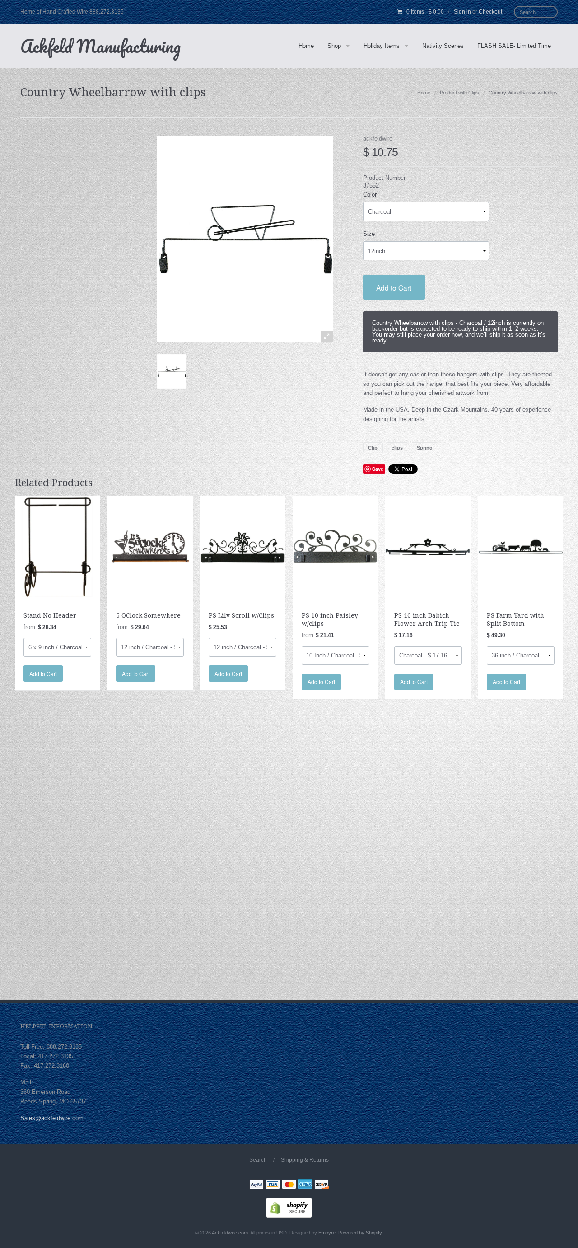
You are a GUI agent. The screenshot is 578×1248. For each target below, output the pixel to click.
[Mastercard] (289, 1185)
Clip (373, 447)
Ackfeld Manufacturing (100, 46)
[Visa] (273, 1185)
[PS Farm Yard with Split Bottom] (521, 546)
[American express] (305, 1185)
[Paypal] (256, 1185)
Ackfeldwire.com (230, 1232)
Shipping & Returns (305, 1160)
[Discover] (321, 1185)
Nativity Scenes (443, 45)
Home (306, 45)
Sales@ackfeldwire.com (52, 1118)
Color (370, 194)
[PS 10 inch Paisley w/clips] (335, 546)
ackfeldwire (377, 138)
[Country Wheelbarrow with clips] (171, 371)
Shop (334, 45)
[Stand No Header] (57, 546)
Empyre (327, 1232)
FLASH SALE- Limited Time (514, 45)
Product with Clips (459, 92)
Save (377, 468)
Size (369, 233)
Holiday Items (382, 45)
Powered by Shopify (360, 1232)
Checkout (490, 12)
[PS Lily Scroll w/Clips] (242, 546)
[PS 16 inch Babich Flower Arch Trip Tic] (428, 546)
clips (397, 447)
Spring (425, 447)
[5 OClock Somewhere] (150, 546)
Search (258, 1160)
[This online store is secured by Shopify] (289, 1207)
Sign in (462, 12)
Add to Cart (393, 287)
